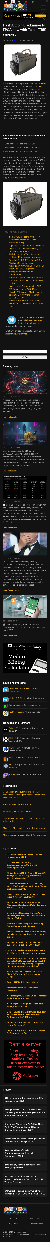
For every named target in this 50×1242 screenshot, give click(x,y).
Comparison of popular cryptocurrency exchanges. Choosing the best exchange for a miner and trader (24, 795)
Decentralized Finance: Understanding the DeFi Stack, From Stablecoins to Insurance (26, 951)
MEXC (11, 748)
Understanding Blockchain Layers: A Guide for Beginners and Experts (26, 1031)
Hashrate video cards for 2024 (17, 804)
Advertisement (37, 1224)
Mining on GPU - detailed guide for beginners (24, 828)
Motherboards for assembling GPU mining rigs (24, 835)
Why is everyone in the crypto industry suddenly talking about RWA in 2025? (24, 943)
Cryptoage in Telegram (19, 688)
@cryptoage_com (34, 320)
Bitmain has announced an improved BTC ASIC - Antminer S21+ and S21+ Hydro (26, 280)
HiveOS (12, 757)
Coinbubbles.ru (16, 705)
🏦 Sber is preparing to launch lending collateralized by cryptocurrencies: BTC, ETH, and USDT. (24, 627)
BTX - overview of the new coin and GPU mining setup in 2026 (25, 855)
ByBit (11, 728)
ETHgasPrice (13, 1224)
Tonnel (12, 774)
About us (13, 1218)
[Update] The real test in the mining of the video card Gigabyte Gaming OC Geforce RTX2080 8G (26, 248)
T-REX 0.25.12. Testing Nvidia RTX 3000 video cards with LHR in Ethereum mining (24, 240)
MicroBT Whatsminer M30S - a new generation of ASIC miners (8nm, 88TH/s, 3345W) (25, 295)
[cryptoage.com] (15, 7)
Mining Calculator (37, 1218)
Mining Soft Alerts (17, 698)
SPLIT (12, 764)
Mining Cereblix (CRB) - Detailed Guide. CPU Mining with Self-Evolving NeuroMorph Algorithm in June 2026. (26, 875)
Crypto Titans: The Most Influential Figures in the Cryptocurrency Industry (26, 895)
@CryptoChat (20, 334)
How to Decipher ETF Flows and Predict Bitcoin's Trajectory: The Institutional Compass (24, 974)
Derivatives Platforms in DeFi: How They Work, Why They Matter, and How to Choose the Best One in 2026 (27, 886)
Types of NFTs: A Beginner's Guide (22, 982)
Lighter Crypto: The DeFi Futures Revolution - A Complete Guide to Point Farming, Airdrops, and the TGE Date (26, 1014)
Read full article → (11, 417)
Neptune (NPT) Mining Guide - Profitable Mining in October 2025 (25, 1005)
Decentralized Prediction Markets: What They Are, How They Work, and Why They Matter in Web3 (26, 915)
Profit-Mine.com (16, 712)
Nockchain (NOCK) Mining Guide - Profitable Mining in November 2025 (27, 997)
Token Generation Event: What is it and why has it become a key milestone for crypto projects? (26, 934)
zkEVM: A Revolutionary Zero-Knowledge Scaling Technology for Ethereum (25, 924)
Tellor (40, 86)
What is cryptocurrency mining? (18, 811)
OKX (11, 738)
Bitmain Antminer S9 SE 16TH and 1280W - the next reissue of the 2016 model (26, 303)
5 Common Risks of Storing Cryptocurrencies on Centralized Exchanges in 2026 (22, 865)
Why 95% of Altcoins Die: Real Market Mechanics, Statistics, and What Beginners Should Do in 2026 (26, 905)
